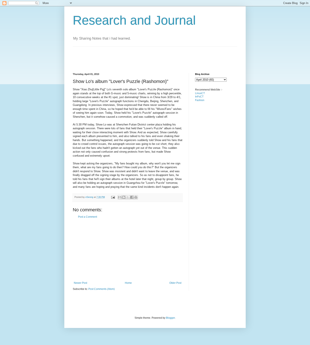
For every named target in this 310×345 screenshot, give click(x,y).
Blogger (170, 317)
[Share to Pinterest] (136, 197)
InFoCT (199, 96)
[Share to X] (128, 197)
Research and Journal (134, 20)
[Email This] (120, 197)
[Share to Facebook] (132, 197)
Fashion (199, 100)
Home (128, 282)
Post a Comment (87, 216)
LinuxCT (200, 93)
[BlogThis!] (124, 197)
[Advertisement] (149, 56)
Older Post (175, 282)
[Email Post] (113, 197)
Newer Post (80, 282)
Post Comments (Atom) (101, 289)
